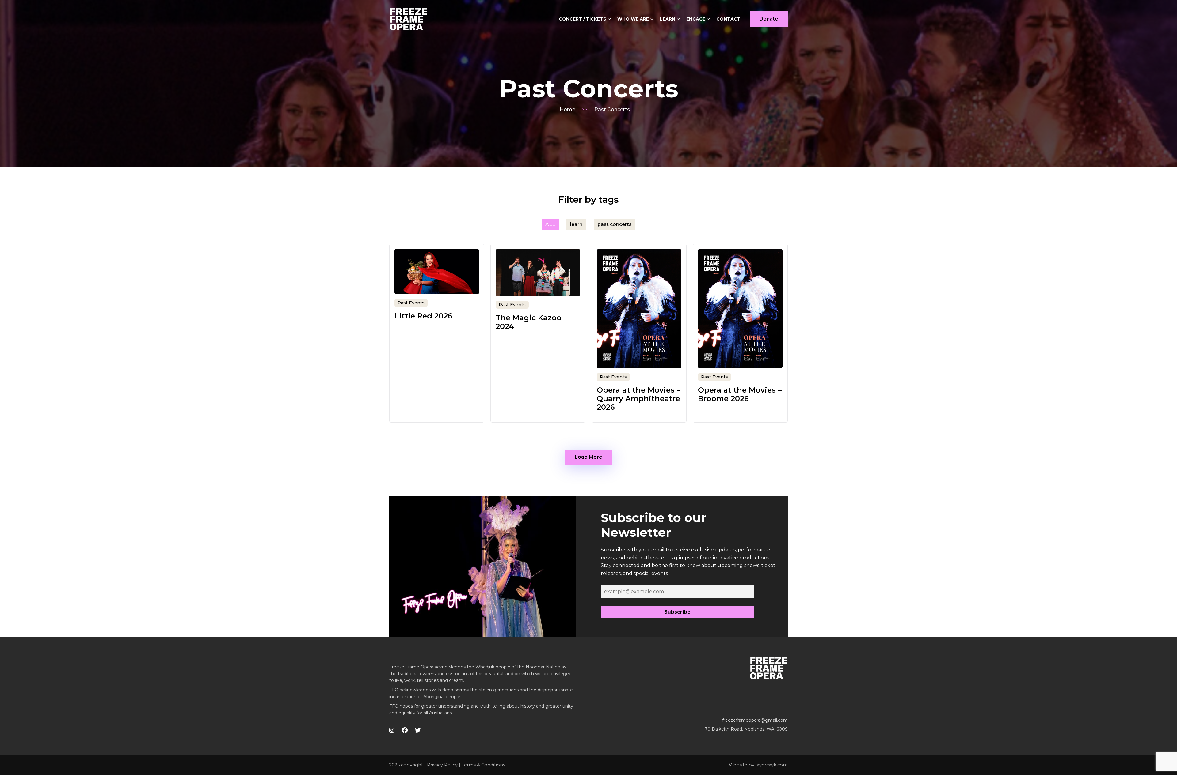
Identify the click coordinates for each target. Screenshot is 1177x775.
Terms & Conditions (483, 765)
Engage (695, 19)
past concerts (614, 224)
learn (576, 224)
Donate (768, 19)
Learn (667, 19)
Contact (728, 19)
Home (567, 109)
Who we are (633, 19)
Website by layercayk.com (758, 765)
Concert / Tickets (582, 19)
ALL (550, 224)
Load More (588, 457)
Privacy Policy (443, 765)
